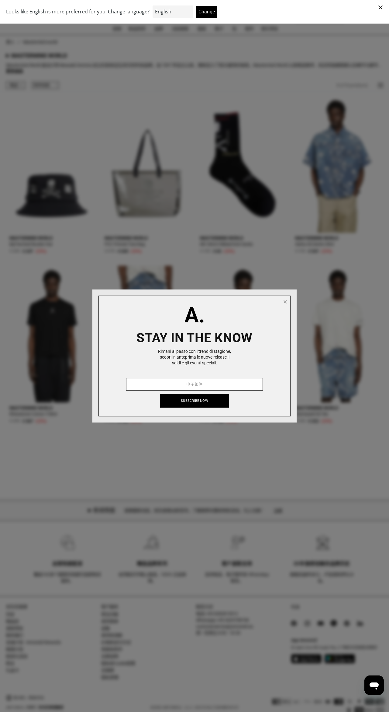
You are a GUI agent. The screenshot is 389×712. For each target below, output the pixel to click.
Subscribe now (194, 401)
